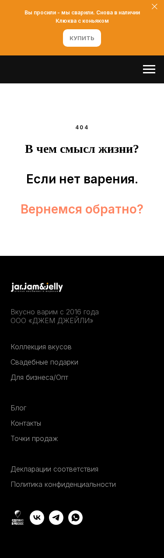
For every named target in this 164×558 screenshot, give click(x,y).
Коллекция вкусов (41, 346)
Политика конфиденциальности (63, 484)
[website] (17, 522)
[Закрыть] (155, 7)
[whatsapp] (75, 522)
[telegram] (56, 522)
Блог (18, 407)
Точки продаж (34, 438)
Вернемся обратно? (82, 209)
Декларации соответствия (54, 469)
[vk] (37, 522)
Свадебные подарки (44, 362)
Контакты (25, 423)
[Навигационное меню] (149, 69)
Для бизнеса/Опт (39, 377)
